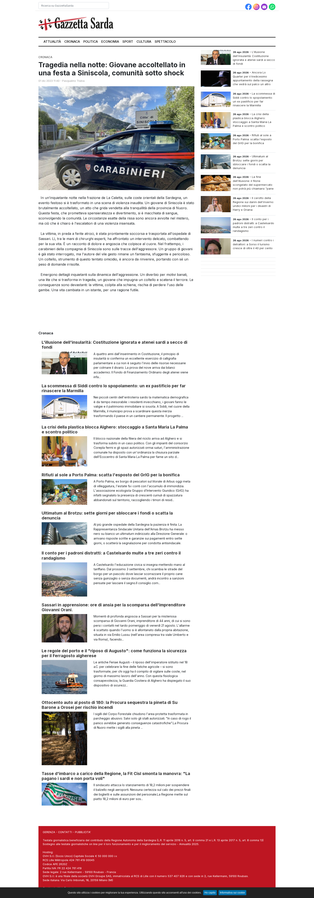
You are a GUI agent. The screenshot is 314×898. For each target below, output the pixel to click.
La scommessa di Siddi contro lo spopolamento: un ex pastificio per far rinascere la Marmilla (114, 388)
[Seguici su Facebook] (249, 6)
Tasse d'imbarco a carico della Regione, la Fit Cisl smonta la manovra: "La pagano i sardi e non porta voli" (116, 776)
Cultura (143, 41)
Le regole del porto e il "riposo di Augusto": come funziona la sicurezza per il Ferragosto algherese (114, 653)
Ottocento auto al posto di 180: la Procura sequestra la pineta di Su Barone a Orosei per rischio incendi (110, 705)
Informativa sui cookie (232, 892)
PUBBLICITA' (83, 832)
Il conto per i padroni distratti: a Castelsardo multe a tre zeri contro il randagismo (111, 555)
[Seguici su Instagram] (257, 6)
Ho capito (210, 892)
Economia (110, 41)
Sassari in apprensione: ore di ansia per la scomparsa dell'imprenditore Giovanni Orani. (113, 607)
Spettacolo (165, 41)
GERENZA (49, 832)
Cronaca (72, 41)
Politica (90, 41)
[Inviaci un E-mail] (265, 6)
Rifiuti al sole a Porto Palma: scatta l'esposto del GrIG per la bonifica (111, 474)
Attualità (52, 41)
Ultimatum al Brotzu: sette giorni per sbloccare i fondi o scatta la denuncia (107, 515)
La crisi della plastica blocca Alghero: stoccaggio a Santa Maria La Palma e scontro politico (115, 429)
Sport (127, 41)
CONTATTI (65, 832)
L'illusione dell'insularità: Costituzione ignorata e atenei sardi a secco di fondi (114, 345)
